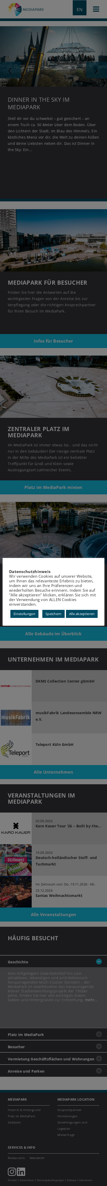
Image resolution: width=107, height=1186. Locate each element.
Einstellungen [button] (24, 613)
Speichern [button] (53, 613)
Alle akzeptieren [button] (82, 613)
